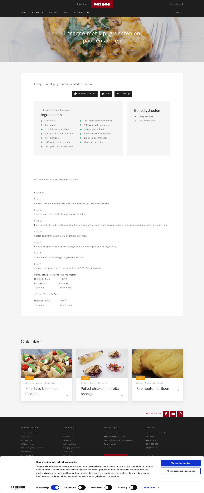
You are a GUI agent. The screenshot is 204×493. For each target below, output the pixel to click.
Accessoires (67, 433)
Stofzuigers (67, 452)
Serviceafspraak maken (114, 433)
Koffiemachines (27, 444)
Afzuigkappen (26, 440)
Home (24, 12)
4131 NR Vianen (152, 440)
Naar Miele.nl (176, 4)
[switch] (82, 487)
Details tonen (149, 487)
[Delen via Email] (173, 414)
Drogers (65, 437)
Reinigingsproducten (71, 448)
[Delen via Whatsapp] (180, 414)
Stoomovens (67, 455)
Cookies (107, 448)
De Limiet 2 (151, 437)
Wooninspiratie (82, 12)
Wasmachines (27, 455)
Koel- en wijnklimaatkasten (32, 448)
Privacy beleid (110, 444)
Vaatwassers (26, 452)
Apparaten (37, 12)
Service (177, 12)
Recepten (54, 12)
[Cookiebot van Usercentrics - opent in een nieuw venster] (18, 488)
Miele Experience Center (156, 433)
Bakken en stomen (28, 433)
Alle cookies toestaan (181, 463)
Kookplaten (25, 437)
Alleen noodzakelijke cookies (181, 471)
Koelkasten (67, 440)
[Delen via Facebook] (166, 414)
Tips (66, 12)
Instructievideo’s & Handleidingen (118, 440)
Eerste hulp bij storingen (114, 437)
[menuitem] (26, 12)
